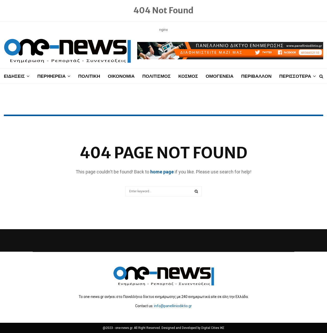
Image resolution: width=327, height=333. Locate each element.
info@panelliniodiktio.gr (173, 306)
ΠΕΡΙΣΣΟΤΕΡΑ (295, 76)
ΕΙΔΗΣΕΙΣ (14, 76)
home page (162, 171)
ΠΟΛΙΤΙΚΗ (89, 76)
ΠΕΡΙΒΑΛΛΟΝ (256, 76)
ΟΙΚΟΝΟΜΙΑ (121, 76)
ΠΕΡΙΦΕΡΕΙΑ (51, 76)
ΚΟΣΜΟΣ (188, 76)
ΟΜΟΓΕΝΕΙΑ (219, 76)
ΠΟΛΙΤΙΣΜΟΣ (156, 76)
